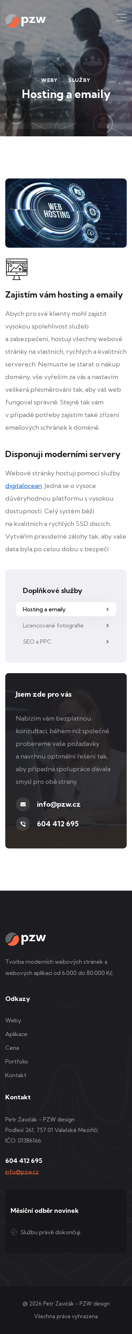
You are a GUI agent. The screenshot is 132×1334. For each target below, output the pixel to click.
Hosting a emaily (44, 609)
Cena (12, 1047)
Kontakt (15, 1075)
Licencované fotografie (53, 625)
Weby (49, 80)
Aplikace (16, 1033)
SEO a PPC (37, 641)
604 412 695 (58, 823)
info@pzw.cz (59, 804)
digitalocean (23, 486)
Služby (79, 80)
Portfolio (16, 1061)
